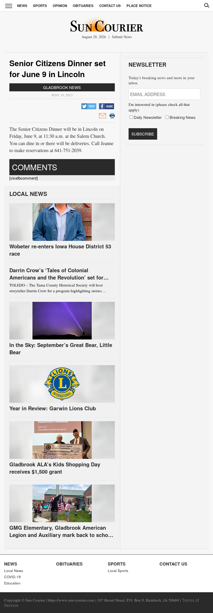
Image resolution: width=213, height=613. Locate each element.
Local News (13, 570)
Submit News (122, 36)
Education (12, 583)
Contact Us (110, 5)
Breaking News (183, 117)
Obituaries (83, 5)
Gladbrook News (62, 87)
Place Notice (139, 5)
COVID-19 (12, 576)
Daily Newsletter (148, 117)
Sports (40, 5)
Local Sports (118, 570)
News (22, 5)
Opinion (60, 5)
